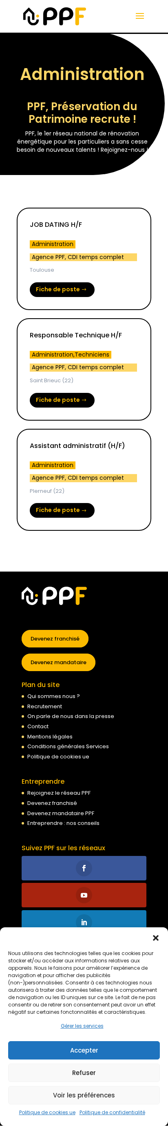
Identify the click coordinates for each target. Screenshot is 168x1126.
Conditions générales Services (68, 746)
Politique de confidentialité (112, 1112)
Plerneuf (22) (47, 491)
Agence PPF (48, 257)
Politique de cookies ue (47, 1112)
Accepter (84, 1050)
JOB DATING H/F (56, 224)
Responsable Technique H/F (76, 335)
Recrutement (44, 706)
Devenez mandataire (58, 662)
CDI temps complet (96, 257)
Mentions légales (50, 736)
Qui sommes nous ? (53, 696)
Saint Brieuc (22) (51, 380)
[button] (156, 937)
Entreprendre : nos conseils (63, 823)
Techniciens (92, 355)
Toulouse (42, 270)
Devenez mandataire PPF (60, 813)
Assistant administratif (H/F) (77, 445)
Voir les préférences (84, 1095)
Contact (38, 726)
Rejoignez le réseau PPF (59, 793)
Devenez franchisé (55, 639)
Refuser (84, 1072)
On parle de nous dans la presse (70, 716)
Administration (52, 244)
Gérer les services (82, 1025)
